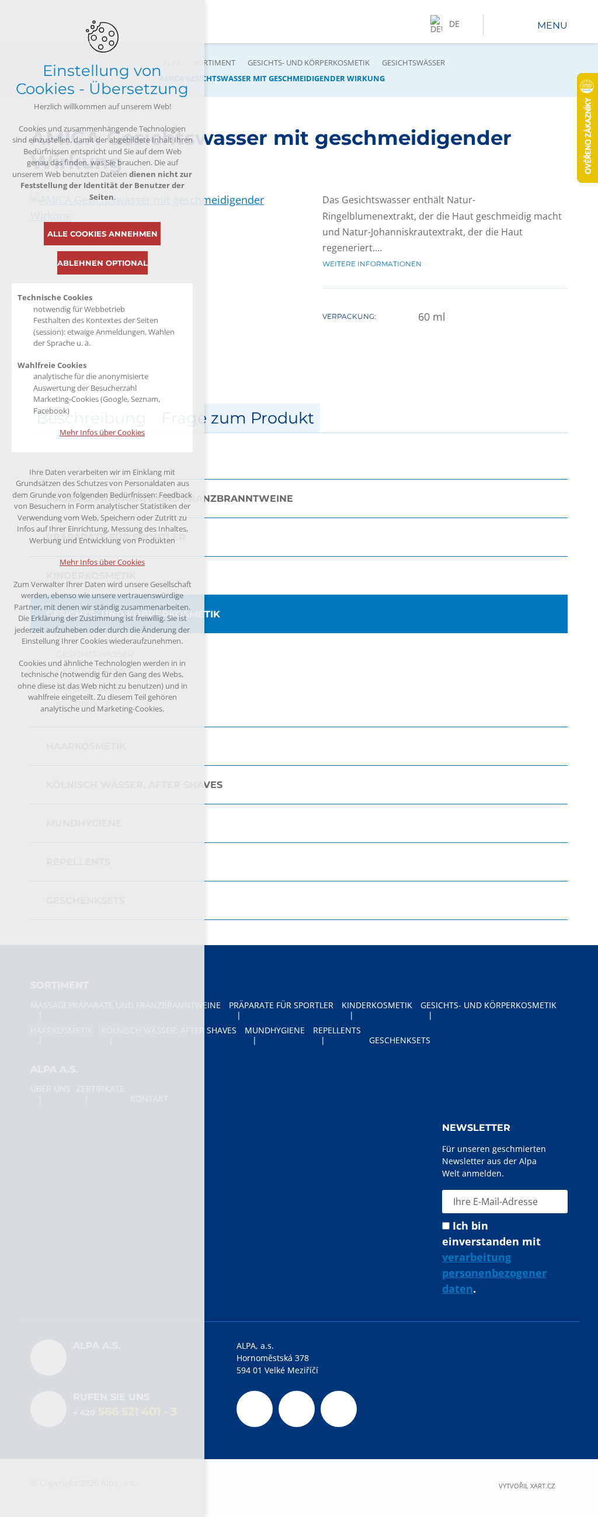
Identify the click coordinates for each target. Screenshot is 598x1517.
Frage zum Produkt (237, 418)
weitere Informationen (372, 263)
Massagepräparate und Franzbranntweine (169, 498)
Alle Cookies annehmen (102, 233)
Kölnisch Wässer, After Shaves (134, 784)
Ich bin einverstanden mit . (494, 1257)
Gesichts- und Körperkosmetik (309, 62)
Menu (552, 25)
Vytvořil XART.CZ (527, 1485)
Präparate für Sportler (116, 537)
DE (454, 23)
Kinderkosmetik (91, 575)
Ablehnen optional (102, 263)
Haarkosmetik (86, 746)
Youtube (297, 1409)
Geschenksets (85, 900)
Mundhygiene (84, 823)
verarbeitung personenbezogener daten (494, 1273)
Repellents (78, 861)
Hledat (495, 24)
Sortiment (214, 62)
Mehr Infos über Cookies (102, 432)
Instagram (339, 1409)
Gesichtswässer (413, 62)
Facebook (255, 1409)
